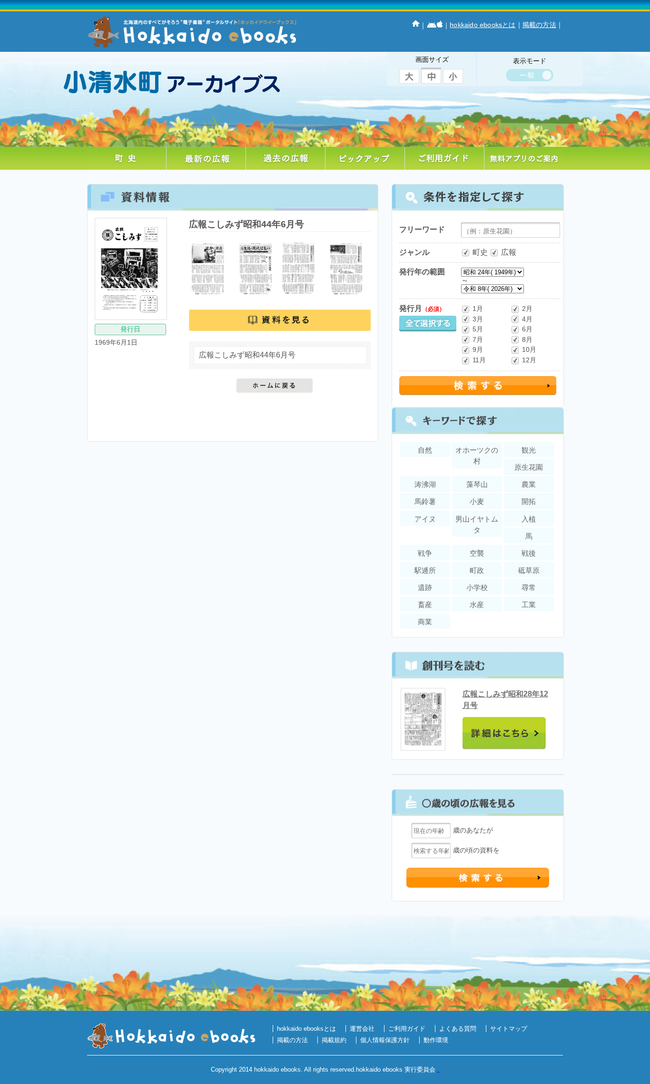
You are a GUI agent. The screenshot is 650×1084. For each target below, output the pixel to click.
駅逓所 (425, 570)
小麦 (477, 501)
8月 (527, 339)
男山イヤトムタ (476, 524)
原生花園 (528, 467)
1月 (478, 308)
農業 (529, 484)
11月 (479, 360)
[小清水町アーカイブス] (182, 74)
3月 (478, 319)
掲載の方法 (539, 25)
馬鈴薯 (425, 501)
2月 (527, 308)
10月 (529, 349)
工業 (529, 604)
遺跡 (425, 587)
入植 (529, 519)
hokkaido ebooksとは (482, 25)
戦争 (425, 553)
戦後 (529, 553)
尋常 (529, 587)
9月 (478, 349)
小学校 (477, 587)
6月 (527, 329)
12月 (529, 360)
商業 (425, 622)
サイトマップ (508, 1028)
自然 (425, 450)
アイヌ (425, 519)
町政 (477, 570)
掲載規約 (334, 1040)
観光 (529, 450)
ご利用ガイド (406, 1028)
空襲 (477, 553)
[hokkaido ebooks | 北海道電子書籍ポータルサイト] (191, 45)
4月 (527, 319)
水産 (477, 604)
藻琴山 (477, 484)
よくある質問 (457, 1028)
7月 (478, 339)
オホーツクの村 (476, 455)
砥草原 (529, 570)
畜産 (425, 604)
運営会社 (362, 1028)
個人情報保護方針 (385, 1040)
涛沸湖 (425, 484)
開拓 (529, 501)
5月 (478, 329)
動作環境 (435, 1040)
